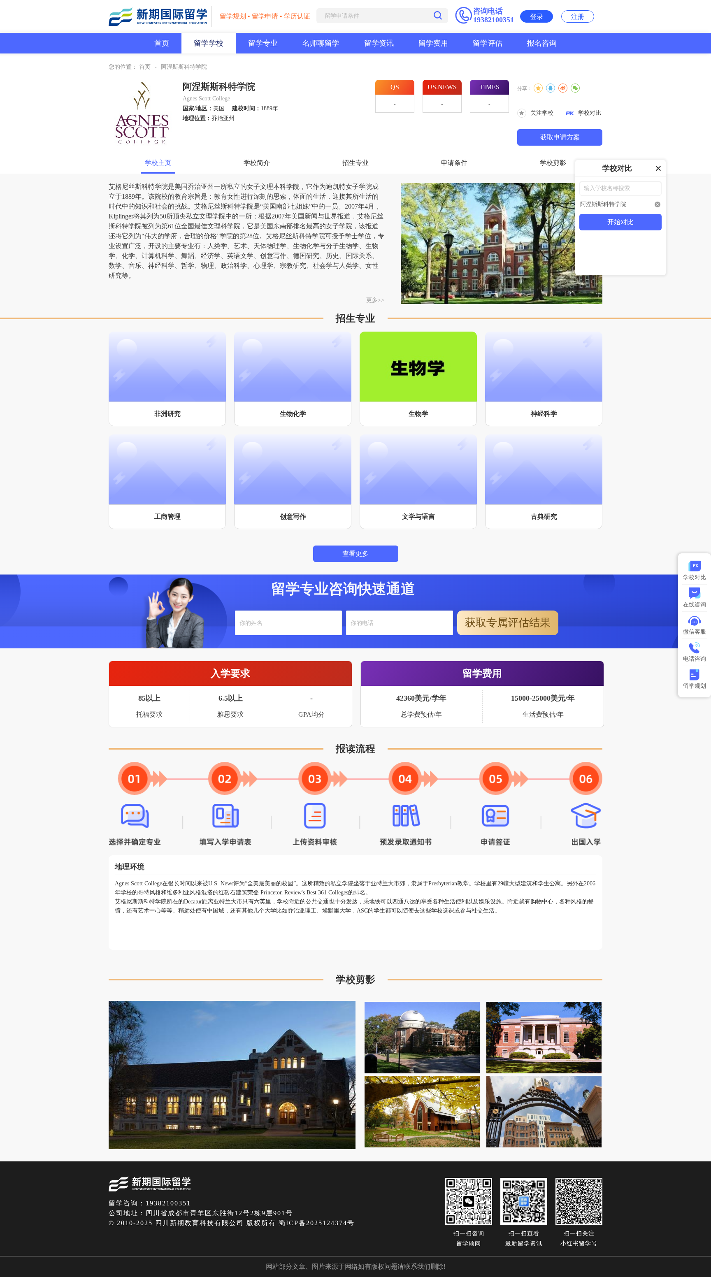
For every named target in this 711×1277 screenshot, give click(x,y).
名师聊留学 (320, 43)
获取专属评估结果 (508, 623)
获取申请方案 (560, 137)
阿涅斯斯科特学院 (184, 67)
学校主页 (158, 162)
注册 (577, 16)
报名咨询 (542, 43)
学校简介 (257, 162)
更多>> (375, 300)
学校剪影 (553, 162)
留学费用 (433, 43)
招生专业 (355, 162)
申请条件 (454, 162)
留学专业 (263, 43)
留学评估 (487, 43)
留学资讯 (379, 43)
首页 (161, 43)
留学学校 (208, 43)
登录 (536, 16)
